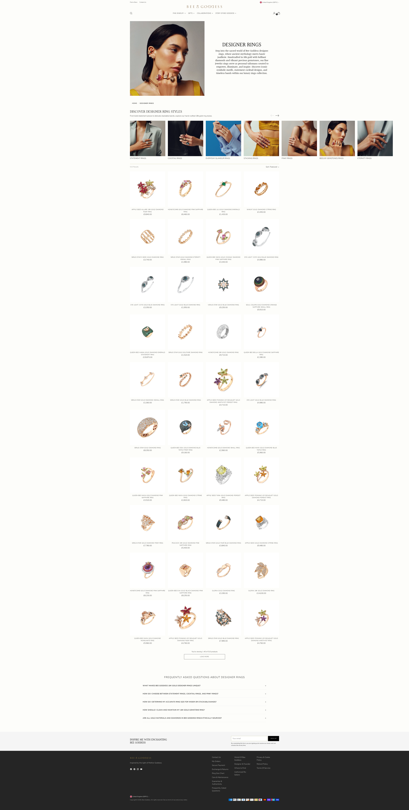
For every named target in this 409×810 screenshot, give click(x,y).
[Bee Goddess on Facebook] (131, 769)
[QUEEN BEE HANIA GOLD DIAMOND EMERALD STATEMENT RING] (147, 332)
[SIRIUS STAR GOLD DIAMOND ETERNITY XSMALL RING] (185, 236)
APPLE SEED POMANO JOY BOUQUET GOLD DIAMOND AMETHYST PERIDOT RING (223, 401)
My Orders (216, 761)
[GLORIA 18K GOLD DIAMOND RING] (261, 570)
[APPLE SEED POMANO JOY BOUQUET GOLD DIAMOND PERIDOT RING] (261, 475)
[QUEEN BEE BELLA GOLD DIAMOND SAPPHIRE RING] (261, 332)
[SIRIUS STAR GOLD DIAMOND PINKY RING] (147, 522)
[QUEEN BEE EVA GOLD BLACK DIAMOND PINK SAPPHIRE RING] (185, 570)
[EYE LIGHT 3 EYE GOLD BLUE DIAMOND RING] (261, 236)
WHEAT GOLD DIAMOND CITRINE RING (261, 209)
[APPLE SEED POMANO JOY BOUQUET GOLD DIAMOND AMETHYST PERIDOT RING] (223, 379)
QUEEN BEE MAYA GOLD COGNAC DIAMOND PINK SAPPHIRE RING (223, 258)
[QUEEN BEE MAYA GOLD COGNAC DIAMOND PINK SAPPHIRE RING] (223, 236)
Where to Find (240, 768)
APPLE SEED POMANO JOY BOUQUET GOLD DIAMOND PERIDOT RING (261, 496)
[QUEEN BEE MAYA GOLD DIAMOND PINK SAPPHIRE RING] (147, 475)
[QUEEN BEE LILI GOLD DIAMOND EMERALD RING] (223, 189)
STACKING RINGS (251, 158)
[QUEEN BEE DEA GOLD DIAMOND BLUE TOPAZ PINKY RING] (185, 427)
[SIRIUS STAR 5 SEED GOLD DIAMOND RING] (147, 236)
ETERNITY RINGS (364, 158)
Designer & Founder (242, 764)
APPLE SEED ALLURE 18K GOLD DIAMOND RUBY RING (148, 210)
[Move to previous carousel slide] (272, 115)
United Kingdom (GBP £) (270, 2)
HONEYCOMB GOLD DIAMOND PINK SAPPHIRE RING (185, 210)
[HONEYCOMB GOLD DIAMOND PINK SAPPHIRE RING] (185, 189)
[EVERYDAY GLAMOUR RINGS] (223, 138)
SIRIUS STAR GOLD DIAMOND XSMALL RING (147, 400)
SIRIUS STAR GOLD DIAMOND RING (147, 448)
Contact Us (216, 757)
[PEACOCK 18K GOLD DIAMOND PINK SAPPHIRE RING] (185, 522)
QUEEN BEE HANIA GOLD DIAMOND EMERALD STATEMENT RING (147, 353)
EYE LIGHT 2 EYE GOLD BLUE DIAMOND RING (148, 305)
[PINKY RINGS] (299, 138)
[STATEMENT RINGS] (147, 138)
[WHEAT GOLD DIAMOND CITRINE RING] (261, 189)
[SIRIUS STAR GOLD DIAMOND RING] (147, 427)
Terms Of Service (263, 768)
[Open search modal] (131, 13)
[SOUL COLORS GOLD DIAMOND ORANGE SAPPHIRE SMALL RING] (261, 284)
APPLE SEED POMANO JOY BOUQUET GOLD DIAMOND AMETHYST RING (261, 639)
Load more (204, 657)
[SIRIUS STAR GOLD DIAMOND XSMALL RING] (147, 379)
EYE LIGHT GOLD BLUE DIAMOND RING (185, 305)
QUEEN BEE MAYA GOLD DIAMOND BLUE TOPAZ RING (261, 449)
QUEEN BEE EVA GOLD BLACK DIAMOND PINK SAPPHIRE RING (185, 592)
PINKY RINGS (287, 158)
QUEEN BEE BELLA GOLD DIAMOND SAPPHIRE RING (261, 353)
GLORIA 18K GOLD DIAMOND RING (261, 591)
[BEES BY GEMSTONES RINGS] (337, 138)
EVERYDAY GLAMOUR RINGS (218, 158)
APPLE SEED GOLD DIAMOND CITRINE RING (261, 543)
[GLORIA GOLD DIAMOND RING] (223, 570)
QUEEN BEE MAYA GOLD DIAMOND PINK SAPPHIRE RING (147, 496)
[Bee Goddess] (204, 7)
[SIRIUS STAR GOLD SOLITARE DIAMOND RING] (185, 332)
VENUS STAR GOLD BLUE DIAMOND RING (223, 305)
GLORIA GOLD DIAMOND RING (223, 591)
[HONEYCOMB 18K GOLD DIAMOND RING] (223, 332)
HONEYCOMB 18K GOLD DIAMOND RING (223, 352)
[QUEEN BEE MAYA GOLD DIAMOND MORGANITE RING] (147, 618)
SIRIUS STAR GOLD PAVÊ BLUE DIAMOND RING (223, 543)
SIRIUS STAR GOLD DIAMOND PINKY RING (147, 543)
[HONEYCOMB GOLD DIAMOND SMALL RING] (223, 427)
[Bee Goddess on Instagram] (138, 769)
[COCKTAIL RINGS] (185, 138)
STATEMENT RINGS (138, 158)
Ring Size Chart (218, 773)
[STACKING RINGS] (261, 138)
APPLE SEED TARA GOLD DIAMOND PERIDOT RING (224, 496)
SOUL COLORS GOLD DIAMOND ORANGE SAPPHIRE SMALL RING (261, 306)
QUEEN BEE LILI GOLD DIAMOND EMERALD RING (223, 210)
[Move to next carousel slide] (277, 115)
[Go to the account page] (273, 13)
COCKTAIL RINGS (175, 158)
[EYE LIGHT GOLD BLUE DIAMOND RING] (185, 284)
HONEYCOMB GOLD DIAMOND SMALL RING (223, 448)
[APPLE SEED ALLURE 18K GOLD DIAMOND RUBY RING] (147, 189)
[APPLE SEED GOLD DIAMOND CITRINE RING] (261, 522)
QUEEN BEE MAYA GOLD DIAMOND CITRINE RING (185, 496)
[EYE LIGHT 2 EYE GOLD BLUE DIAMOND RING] (147, 284)
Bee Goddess (146, 800)
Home (134, 103)
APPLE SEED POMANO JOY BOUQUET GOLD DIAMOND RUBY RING (185, 639)
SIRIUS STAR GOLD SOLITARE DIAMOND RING (185, 352)
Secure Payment (218, 765)
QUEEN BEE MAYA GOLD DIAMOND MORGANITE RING (147, 639)
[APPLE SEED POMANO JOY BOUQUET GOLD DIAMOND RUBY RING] (185, 618)
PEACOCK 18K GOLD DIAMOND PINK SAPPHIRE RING (185, 544)
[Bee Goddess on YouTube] (141, 769)
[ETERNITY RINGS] (375, 138)
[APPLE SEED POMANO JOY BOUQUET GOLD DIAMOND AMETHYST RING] (261, 618)
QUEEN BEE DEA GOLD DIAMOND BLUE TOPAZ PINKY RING (185, 449)
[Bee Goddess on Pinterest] (134, 769)
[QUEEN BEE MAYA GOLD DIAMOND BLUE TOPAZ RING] (261, 427)
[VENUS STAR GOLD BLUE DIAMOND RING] (223, 284)
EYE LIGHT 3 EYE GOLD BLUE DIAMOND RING (261, 257)
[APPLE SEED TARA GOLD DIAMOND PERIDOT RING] (223, 475)
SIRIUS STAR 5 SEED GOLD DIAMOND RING (148, 257)
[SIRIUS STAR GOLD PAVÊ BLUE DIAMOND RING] (223, 522)
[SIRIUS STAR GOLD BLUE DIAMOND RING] (185, 379)
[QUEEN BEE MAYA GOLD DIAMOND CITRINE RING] (185, 475)
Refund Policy (262, 764)
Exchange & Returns (220, 769)
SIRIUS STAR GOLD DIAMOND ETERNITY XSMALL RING (185, 258)
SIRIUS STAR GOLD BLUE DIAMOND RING (185, 400)
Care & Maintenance (220, 777)
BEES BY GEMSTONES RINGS (331, 158)
